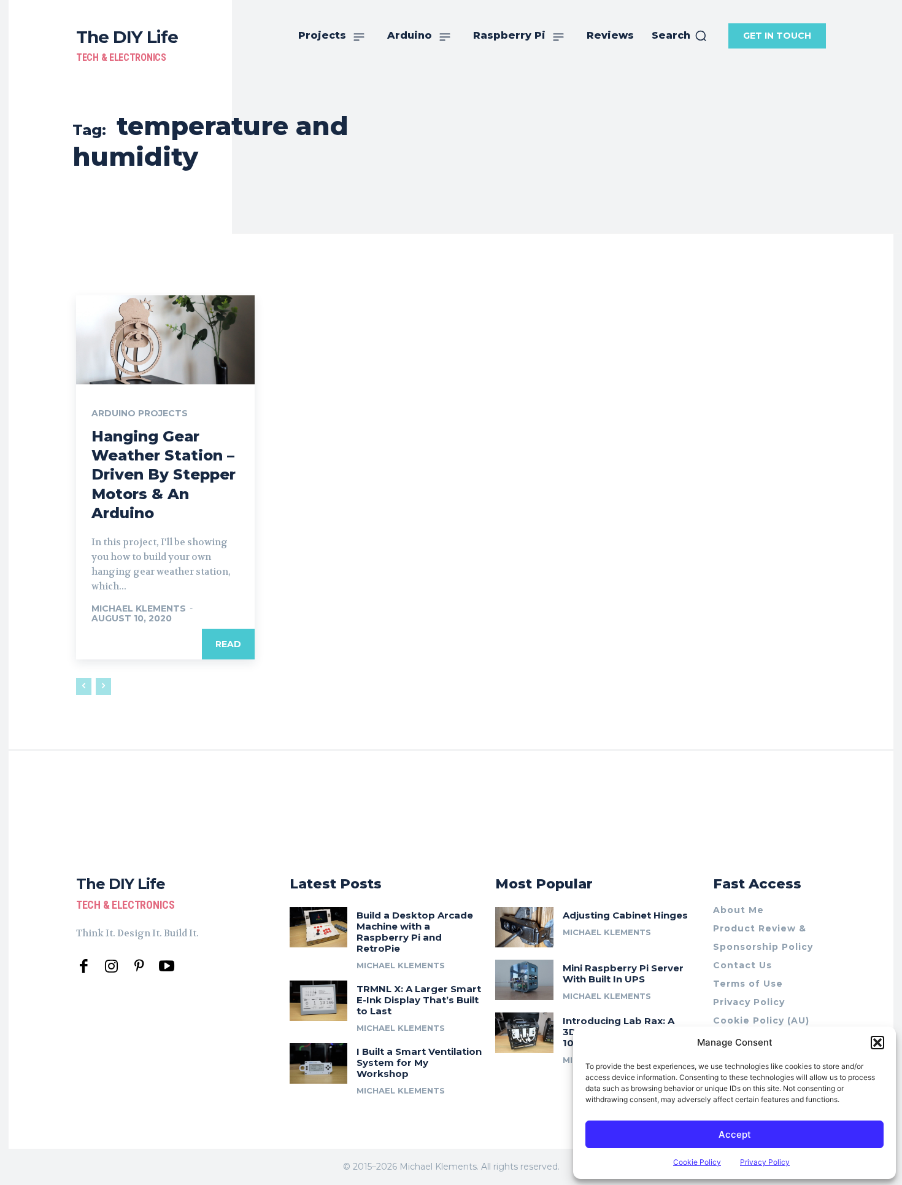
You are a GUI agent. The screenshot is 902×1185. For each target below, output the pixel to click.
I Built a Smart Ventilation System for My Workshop (419, 1062)
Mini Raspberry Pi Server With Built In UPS (623, 973)
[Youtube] (166, 966)
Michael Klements (138, 608)
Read (228, 644)
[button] (877, 1042)
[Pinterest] (139, 966)
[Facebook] (83, 966)
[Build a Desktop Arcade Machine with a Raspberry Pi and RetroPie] (319, 927)
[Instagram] (111, 966)
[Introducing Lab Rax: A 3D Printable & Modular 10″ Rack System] (524, 1032)
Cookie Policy (697, 1162)
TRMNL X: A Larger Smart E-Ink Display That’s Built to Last (419, 1000)
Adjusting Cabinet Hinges (625, 915)
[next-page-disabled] (103, 686)
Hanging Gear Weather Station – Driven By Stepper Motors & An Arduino (163, 474)
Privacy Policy (765, 1162)
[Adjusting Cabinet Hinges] (524, 927)
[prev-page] (83, 686)
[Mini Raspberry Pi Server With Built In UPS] (524, 980)
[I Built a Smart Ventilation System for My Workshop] (319, 1063)
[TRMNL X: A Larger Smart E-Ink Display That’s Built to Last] (319, 1001)
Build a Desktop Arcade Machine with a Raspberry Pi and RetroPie (415, 931)
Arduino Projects (139, 413)
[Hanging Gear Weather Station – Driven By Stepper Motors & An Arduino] (165, 339)
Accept (735, 1134)
